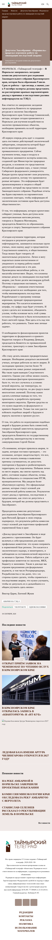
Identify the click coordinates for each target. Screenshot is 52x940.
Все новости (44, 823)
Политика (26, 924)
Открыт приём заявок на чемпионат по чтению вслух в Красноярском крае (25, 666)
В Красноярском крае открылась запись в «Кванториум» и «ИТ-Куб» (21, 711)
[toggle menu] (3, 4)
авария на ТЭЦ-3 (11, 601)
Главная (5, 11)
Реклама (26, 920)
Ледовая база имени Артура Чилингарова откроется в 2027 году (25, 755)
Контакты (26, 916)
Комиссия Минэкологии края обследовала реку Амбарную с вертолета (26, 797)
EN (42, 4)
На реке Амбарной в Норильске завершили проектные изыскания (20, 784)
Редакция (26, 912)
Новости (14, 11)
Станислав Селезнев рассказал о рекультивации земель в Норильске (23, 810)
